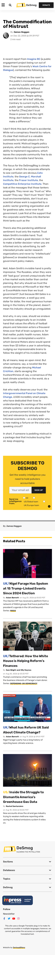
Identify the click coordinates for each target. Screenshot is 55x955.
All (27, 498)
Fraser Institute (28, 180)
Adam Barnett (12, 598)
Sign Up (39, 490)
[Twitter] (9, 918)
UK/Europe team (31, 505)
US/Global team (31, 502)
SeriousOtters (19, 947)
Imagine (33, 59)
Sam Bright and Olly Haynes (18, 670)
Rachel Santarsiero (14, 806)
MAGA (13, 611)
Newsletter (9, 913)
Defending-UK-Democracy (23, 683)
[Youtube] (14, 918)
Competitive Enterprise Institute (22, 183)
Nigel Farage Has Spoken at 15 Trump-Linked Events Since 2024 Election (25, 588)
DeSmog (31, 5)
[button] (27, 862)
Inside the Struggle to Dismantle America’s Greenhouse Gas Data (23, 797)
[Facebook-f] (4, 918)
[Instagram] (18, 918)
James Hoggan (21, 32)
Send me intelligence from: (15, 501)
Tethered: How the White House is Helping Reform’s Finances (25, 661)
